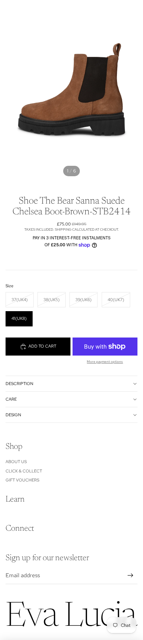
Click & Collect (24, 471)
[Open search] (23, 10)
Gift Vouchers (22, 480)
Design (13, 415)
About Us (16, 461)
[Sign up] (130, 575)
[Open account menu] (119, 10)
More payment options (105, 361)
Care (11, 399)
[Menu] (8, 10)
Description (19, 383)
